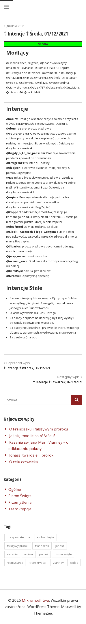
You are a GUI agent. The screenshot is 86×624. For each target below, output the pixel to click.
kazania (12, 554)
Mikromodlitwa (35, 600)
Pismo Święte (20, 495)
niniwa (28, 554)
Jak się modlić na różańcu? (32, 435)
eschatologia (45, 537)
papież (43, 554)
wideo (74, 563)
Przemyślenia (20, 502)
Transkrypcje (19, 508)
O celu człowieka (23, 461)
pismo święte (63, 554)
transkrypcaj (38, 563)
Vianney (58, 563)
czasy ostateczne (18, 537)
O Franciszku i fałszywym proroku (38, 429)
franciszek (42, 546)
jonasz (59, 546)
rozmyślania (15, 563)
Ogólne (14, 489)
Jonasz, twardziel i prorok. (31, 455)
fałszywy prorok (17, 546)
